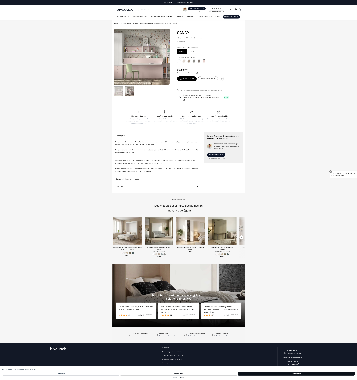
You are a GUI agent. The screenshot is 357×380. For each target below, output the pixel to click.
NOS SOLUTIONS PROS (205, 17)
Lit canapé (190, 17)
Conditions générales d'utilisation (172, 355)
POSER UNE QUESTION (197, 9)
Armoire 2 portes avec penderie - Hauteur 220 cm (190, 248)
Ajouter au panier (188, 79)
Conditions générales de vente (171, 352)
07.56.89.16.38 (216, 9)
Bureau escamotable (140, 17)
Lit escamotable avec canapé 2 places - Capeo (159, 248)
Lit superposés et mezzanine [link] (161, 17)
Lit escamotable (123, 17)
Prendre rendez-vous (216, 155)
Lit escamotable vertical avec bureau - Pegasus (222, 248)
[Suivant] (241, 237)
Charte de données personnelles (172, 359)
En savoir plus (181, 41)
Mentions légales (167, 363)
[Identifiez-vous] (235, 9)
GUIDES (217, 17)
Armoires (179, 17)
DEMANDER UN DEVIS (231, 17)
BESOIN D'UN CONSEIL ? (208, 79)
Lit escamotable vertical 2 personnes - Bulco (127, 247)
